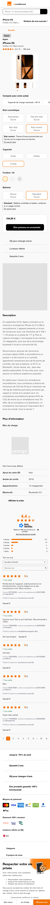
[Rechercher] (43, 11)
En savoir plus (10, 142)
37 (41, 738)
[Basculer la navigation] (4, 3)
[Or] (5, 178)
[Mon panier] (46, 3)
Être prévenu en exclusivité (26, 227)
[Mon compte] (41, 3)
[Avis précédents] (3, 738)
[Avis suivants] (46, 738)
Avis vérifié (8, 579)
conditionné (19, 4)
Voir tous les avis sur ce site (25, 534)
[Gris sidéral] (19, 178)
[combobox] (21, 11)
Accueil (11, 30)
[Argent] (12, 178)
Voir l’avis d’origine (9, 637)
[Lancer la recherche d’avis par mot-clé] (46, 568)
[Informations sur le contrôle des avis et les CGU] (38, 530)
